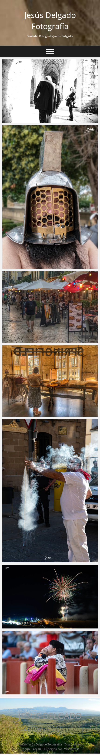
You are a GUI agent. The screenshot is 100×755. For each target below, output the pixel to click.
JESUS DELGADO (50, 716)
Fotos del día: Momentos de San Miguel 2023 (44, 560)
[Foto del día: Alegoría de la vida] (50, 91)
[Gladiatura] (50, 197)
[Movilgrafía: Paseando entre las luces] (50, 307)
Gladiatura (16, 266)
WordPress (71, 749)
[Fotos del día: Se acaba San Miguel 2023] (50, 596)
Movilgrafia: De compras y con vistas (37, 414)
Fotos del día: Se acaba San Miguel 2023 (40, 626)
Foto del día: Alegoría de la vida (33, 120)
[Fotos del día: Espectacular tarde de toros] (50, 662)
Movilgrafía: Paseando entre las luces (38, 340)
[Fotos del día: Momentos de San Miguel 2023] (50, 490)
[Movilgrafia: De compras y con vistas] (50, 381)
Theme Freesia (31, 749)
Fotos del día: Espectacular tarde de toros (41, 692)
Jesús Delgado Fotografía (50, 20)
